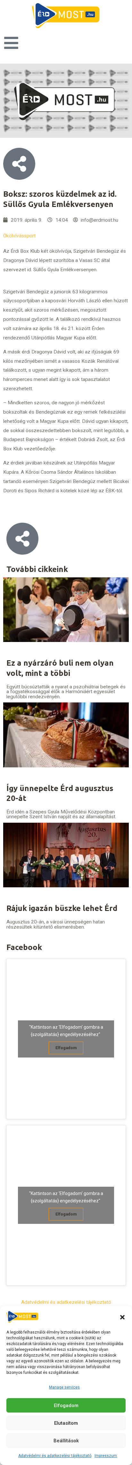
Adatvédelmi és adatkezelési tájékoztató (54, 1455)
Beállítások (66, 1441)
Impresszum (106, 1455)
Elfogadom (66, 1405)
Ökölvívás (13, 236)
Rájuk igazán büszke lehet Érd (61, 908)
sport (30, 236)
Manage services (64, 1387)
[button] (122, 1317)
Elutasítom (66, 1423)
